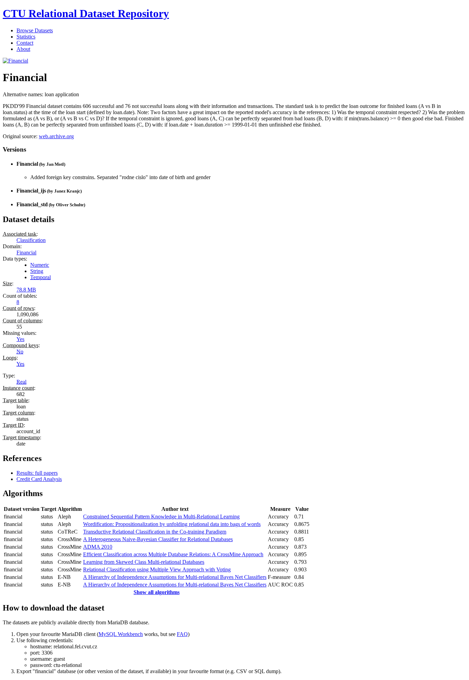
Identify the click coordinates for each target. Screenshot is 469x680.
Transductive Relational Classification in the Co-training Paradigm (154, 532)
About (23, 49)
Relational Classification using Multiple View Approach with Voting (157, 569)
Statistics (25, 37)
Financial (26, 252)
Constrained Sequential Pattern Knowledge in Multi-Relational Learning (161, 516)
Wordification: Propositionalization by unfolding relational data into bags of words (172, 524)
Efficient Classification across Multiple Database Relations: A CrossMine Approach (173, 554)
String (36, 271)
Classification (31, 240)
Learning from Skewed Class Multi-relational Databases (143, 562)
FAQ (182, 634)
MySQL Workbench (121, 634)
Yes (20, 339)
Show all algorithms (157, 592)
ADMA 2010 (97, 547)
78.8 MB (26, 290)
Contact (24, 43)
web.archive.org (56, 136)
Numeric (39, 265)
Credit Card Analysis (39, 479)
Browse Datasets (34, 30)
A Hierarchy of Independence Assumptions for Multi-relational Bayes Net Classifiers (174, 577)
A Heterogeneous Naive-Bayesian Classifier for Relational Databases (158, 539)
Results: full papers (37, 473)
